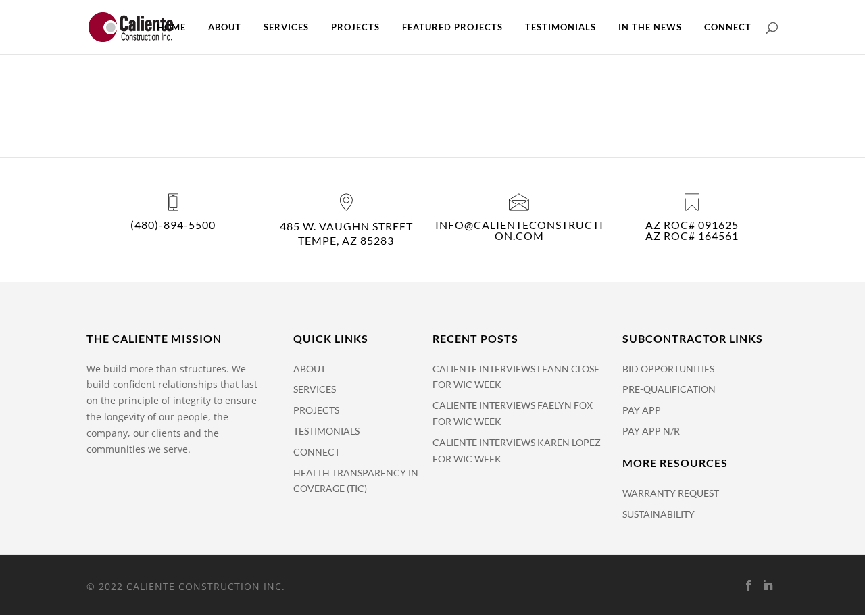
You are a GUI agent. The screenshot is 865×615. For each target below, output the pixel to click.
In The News (650, 27)
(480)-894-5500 (173, 224)
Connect (727, 27)
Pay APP (641, 410)
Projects (355, 27)
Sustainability (658, 514)
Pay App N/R (651, 431)
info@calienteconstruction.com (519, 230)
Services (286, 27)
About (224, 27)
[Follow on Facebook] (749, 585)
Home (171, 27)
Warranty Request (670, 493)
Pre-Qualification (669, 389)
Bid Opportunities (668, 368)
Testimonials (560, 27)
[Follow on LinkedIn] (767, 585)
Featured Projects (452, 27)
